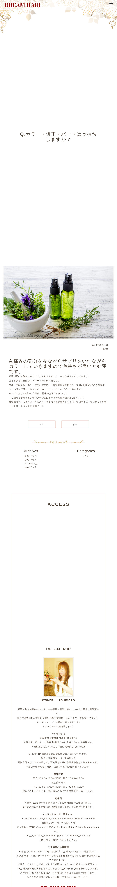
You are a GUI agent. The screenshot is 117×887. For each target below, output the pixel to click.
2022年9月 (31, 467)
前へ (41, 424)
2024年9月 (31, 456)
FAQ (105, 349)
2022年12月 (31, 463)
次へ (75, 424)
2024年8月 (31, 460)
